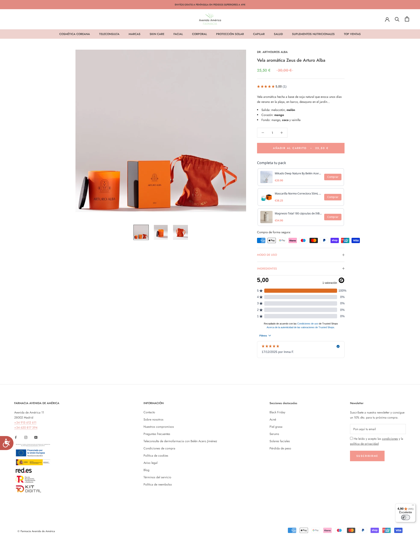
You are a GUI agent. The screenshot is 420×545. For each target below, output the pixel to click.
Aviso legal (151, 463)
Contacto (149, 412)
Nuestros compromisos (159, 426)
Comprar (332, 177)
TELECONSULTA (109, 34)
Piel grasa (276, 426)
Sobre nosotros (153, 419)
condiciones (390, 438)
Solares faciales (280, 441)
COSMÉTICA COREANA (74, 34)
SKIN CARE (157, 34)
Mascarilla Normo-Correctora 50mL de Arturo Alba (298, 193)
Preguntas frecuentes (157, 434)
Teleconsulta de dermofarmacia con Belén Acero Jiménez (180, 441)
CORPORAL (199, 34)
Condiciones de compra (159, 448)
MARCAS (134, 34)
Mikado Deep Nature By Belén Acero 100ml (298, 173)
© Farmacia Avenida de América (36, 531)
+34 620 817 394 (25, 427)
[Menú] (413, 506)
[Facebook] (15, 437)
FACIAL (178, 34)
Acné (273, 419)
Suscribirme (367, 456)
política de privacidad (364, 444)
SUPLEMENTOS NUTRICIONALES (313, 34)
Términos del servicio (157, 477)
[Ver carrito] (407, 18)
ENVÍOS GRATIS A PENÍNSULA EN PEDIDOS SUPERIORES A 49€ (210, 4)
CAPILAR (259, 34)
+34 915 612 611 (25, 422)
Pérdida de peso (280, 448)
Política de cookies (156, 455)
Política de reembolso (158, 484)
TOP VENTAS (352, 34)
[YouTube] (35, 437)
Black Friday (277, 412)
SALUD (278, 34)
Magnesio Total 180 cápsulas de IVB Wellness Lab (298, 213)
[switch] (405, 517)
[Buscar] (397, 19)
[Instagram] (25, 437)
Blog (146, 470)
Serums (274, 434)
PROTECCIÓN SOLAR (230, 34)
